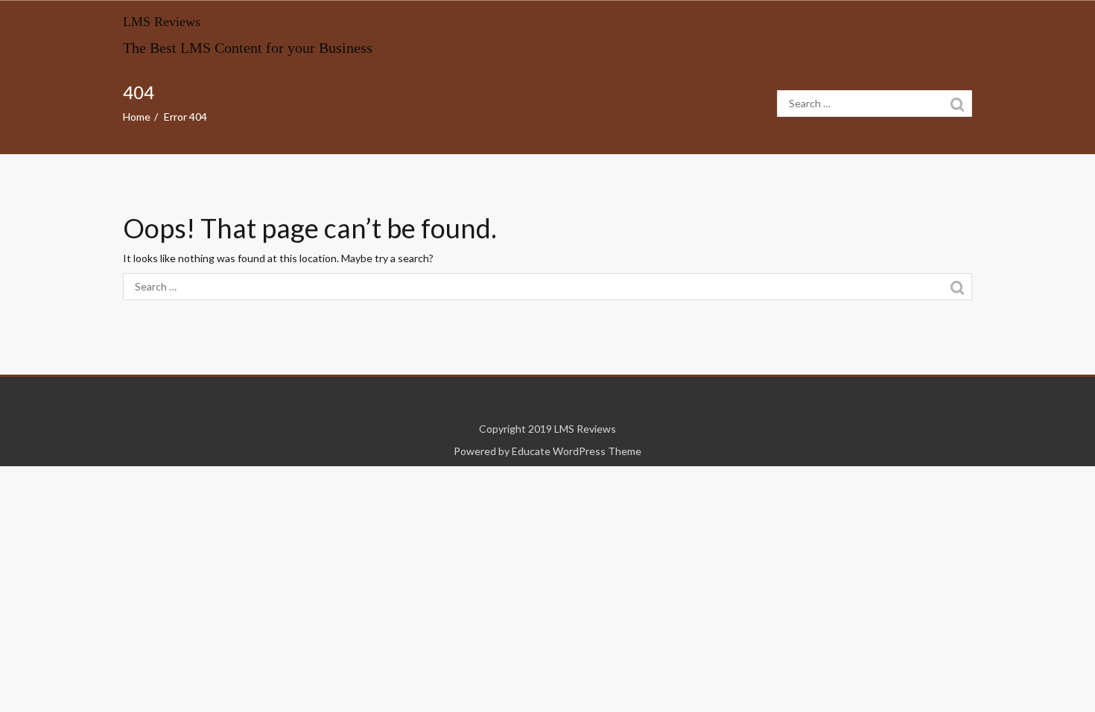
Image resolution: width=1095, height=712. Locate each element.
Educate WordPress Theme (576, 451)
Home (136, 116)
